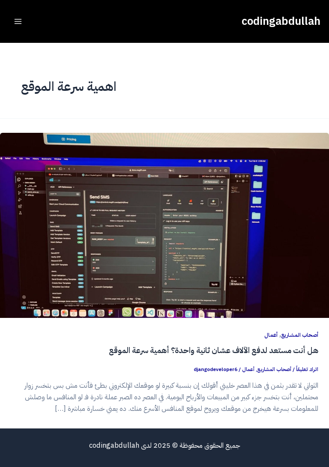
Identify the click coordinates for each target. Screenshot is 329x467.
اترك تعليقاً (307, 369)
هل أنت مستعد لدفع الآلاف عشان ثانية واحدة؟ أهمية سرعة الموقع (213, 350)
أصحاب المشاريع (299, 335)
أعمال (271, 335)
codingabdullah (281, 21)
